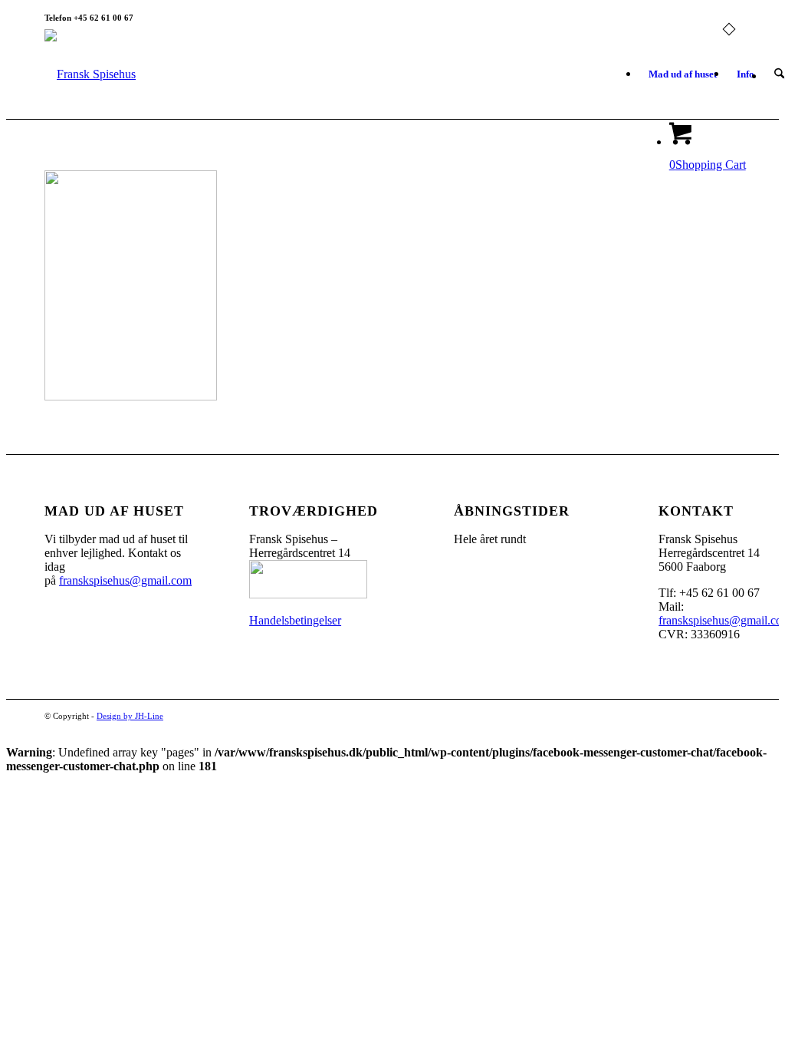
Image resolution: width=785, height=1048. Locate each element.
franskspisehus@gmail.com (125, 580)
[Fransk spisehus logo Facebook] (90, 74)
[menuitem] (683, 74)
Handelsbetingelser (295, 620)
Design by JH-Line (130, 715)
